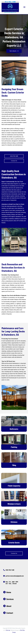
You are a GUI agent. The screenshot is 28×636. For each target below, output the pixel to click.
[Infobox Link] (14, 570)
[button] (14, 51)
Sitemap (8, 630)
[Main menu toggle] (24, 7)
